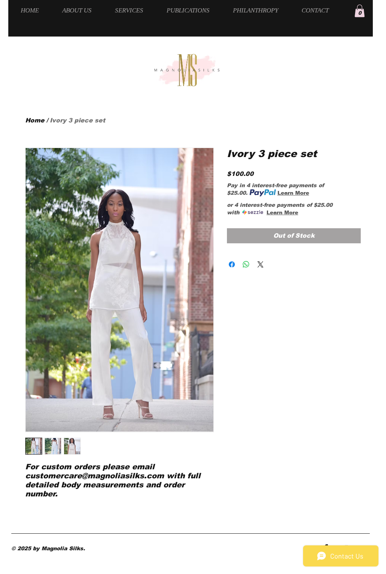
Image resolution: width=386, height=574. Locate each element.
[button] (359, 11)
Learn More (293, 193)
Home (34, 120)
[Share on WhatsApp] (246, 264)
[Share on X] (260, 264)
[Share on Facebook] (231, 264)
